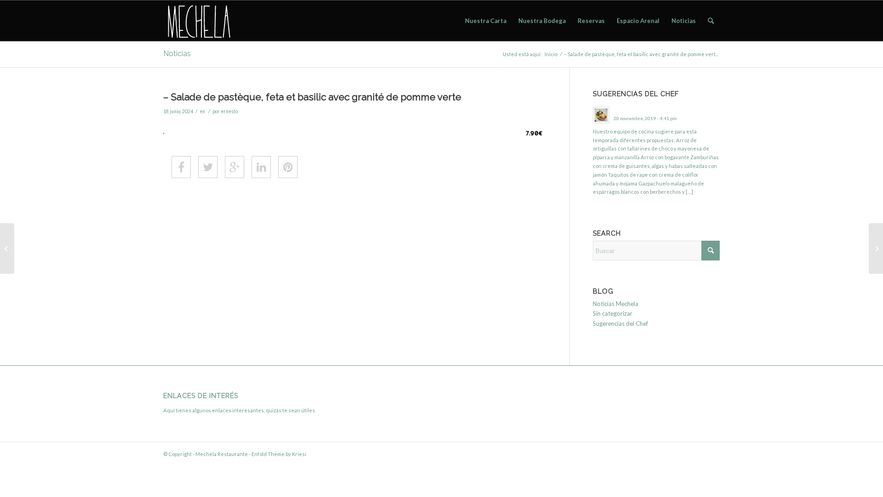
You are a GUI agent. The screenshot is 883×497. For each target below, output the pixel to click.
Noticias (177, 53)
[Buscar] (711, 20)
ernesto (229, 111)
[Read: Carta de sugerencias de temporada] (601, 115)
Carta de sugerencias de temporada (656, 110)
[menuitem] (485, 20)
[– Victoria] (876, 248)
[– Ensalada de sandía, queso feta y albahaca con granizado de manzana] (7, 248)
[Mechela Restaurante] (198, 20)
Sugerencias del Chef (620, 323)
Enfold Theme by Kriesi (279, 454)
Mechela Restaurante (221, 454)
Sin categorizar (612, 313)
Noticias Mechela (615, 303)
